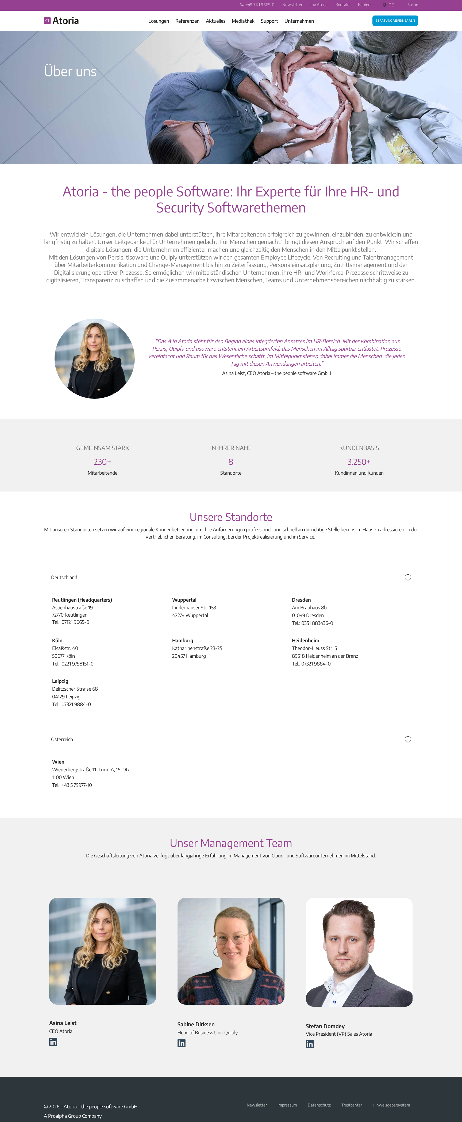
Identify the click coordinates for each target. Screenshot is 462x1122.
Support (269, 21)
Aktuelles (215, 21)
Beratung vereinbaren (395, 20)
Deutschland (64, 577)
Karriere (365, 4)
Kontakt (343, 4)
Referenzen (187, 21)
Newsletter (292, 4)
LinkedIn (47, 1089)
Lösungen (158, 21)
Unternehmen (299, 21)
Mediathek (243, 21)
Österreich (62, 739)
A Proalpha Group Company (73, 1116)
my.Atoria (319, 4)
